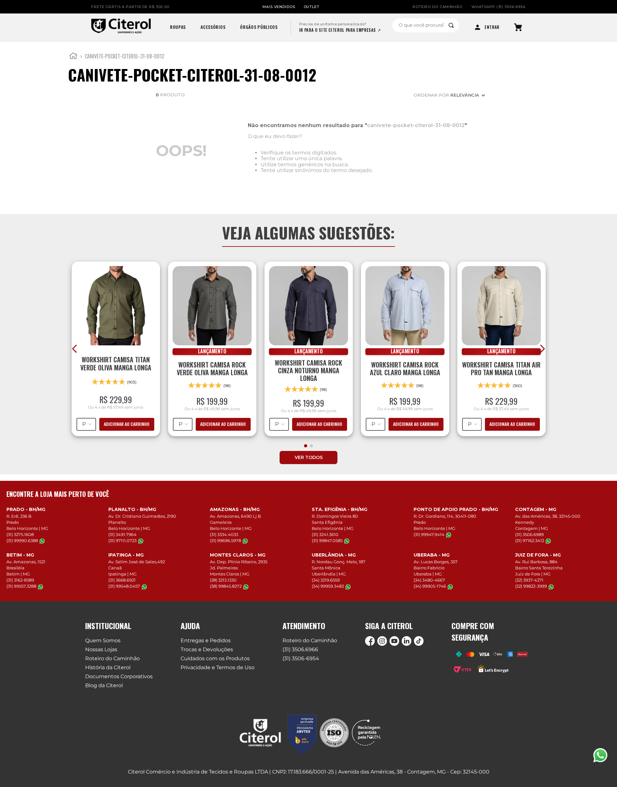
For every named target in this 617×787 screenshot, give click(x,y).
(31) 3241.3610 (325, 534)
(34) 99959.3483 (328, 586)
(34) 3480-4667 (429, 580)
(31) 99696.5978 (225, 540)
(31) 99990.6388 (22, 540)
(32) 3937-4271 (529, 580)
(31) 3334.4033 (224, 534)
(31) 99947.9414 (429, 534)
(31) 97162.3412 (529, 540)
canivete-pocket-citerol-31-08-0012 (124, 56)
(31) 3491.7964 (122, 534)
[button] (305, 445)
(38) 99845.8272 (226, 586)
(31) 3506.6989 (529, 534)
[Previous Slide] (75, 348)
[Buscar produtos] (451, 25)
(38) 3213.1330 (223, 580)
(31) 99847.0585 (327, 540)
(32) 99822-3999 (531, 586)
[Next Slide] (542, 348)
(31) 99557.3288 (21, 586)
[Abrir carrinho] (518, 27)
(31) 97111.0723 (122, 540)
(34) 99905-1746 (430, 586)
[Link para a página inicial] (73, 56)
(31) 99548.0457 (124, 586)
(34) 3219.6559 (326, 580)
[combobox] (425, 25)
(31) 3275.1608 (20, 534)
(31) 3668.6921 (122, 580)
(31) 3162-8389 (20, 580)
